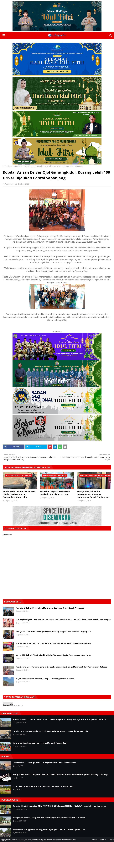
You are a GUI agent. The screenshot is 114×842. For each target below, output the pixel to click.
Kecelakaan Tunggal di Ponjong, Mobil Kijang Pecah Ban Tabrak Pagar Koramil (49, 829)
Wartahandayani (20, 839)
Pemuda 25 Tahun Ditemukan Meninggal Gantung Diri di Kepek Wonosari (50, 608)
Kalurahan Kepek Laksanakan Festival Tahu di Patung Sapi (55, 493)
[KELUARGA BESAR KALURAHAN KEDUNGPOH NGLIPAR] (57, 386)
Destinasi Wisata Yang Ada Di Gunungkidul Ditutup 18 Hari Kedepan (44, 762)
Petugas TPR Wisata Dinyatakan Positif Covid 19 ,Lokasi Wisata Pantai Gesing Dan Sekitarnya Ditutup (60, 774)
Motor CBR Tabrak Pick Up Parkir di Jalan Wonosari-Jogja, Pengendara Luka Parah (53, 655)
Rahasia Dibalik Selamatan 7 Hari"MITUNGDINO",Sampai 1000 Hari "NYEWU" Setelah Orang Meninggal (59, 806)
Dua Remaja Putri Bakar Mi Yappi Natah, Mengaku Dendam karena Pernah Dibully (53, 643)
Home (94, 839)
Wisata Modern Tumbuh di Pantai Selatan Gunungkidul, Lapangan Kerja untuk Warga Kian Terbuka (59, 719)
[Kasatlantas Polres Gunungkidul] (57, 163)
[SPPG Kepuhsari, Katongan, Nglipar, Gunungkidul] (57, 413)
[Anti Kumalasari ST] (57, 109)
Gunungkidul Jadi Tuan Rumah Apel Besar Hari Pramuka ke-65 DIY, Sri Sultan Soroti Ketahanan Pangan (63, 619)
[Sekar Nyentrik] (57, 440)
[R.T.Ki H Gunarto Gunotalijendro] (57, 136)
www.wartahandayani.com (65, 839)
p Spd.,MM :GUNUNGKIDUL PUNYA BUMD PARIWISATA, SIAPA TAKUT (44, 786)
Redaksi (103, 839)
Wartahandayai (11, 184)
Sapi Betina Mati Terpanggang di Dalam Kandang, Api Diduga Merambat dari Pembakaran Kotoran (61, 667)
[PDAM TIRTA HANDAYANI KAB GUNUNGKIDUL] (57, 75)
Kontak (111, 839)
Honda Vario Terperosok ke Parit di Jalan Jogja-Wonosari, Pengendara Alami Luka (19, 494)
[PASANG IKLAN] (57, 524)
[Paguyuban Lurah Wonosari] (57, 359)
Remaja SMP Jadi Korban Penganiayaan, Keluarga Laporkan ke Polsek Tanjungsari (93, 494)
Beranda (6, 166)
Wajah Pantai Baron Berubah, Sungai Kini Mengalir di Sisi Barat (45, 678)
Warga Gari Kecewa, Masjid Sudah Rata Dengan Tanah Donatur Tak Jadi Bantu (49, 817)
